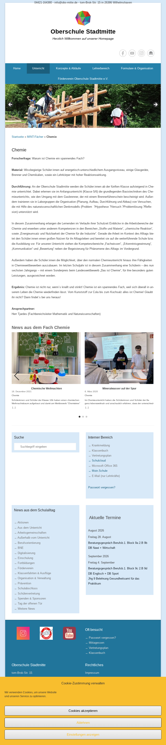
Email (150, 53)
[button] (149, 376)
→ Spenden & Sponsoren (30, 598)
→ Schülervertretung (27, 593)
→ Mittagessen (94, 642)
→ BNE (19, 547)
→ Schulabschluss (26, 588)
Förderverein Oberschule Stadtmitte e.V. (83, 78)
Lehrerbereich (101, 68)
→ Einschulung (23, 558)
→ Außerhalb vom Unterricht (31, 537)
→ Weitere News (24, 608)
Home (17, 68)
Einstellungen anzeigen (83, 734)
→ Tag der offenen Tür (28, 603)
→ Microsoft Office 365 (102, 465)
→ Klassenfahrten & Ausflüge (32, 573)
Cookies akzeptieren (83, 711)
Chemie (19, 149)
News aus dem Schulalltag (34, 510)
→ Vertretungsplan (99, 455)
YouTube (132, 53)
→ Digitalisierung (24, 553)
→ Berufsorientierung (27, 542)
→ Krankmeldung (99, 445)
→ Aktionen (21, 522)
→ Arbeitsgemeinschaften (30, 532)
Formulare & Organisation (137, 68)
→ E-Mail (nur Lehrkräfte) (104, 476)
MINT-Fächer (35, 136)
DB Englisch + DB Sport (103, 573)
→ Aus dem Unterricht (28, 527)
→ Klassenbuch (98, 450)
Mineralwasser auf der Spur (119, 388)
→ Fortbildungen (24, 563)
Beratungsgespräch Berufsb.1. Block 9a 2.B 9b (117, 542)
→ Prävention (22, 583)
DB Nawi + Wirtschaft (101, 547)
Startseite (18, 136)
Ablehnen (83, 722)
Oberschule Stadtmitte (83, 31)
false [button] (10, 105)
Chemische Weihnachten (46, 388)
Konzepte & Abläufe (68, 68)
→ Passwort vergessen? (100, 637)
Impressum (92, 672)
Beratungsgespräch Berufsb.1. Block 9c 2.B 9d (117, 568)
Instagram (141, 53)
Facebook (122, 53)
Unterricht (38, 68)
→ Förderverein (23, 568)
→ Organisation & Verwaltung (32, 578)
